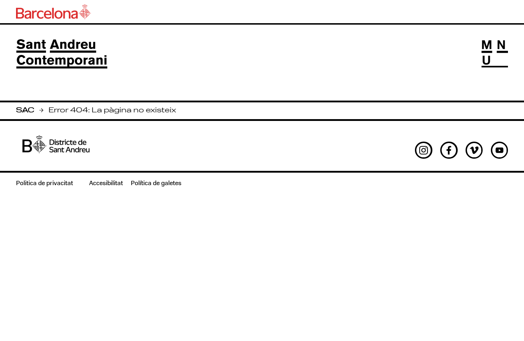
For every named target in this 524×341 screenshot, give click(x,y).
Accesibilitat (106, 183)
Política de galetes (156, 183)
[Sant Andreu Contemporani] (61, 54)
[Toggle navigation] (494, 53)
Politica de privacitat (44, 183)
